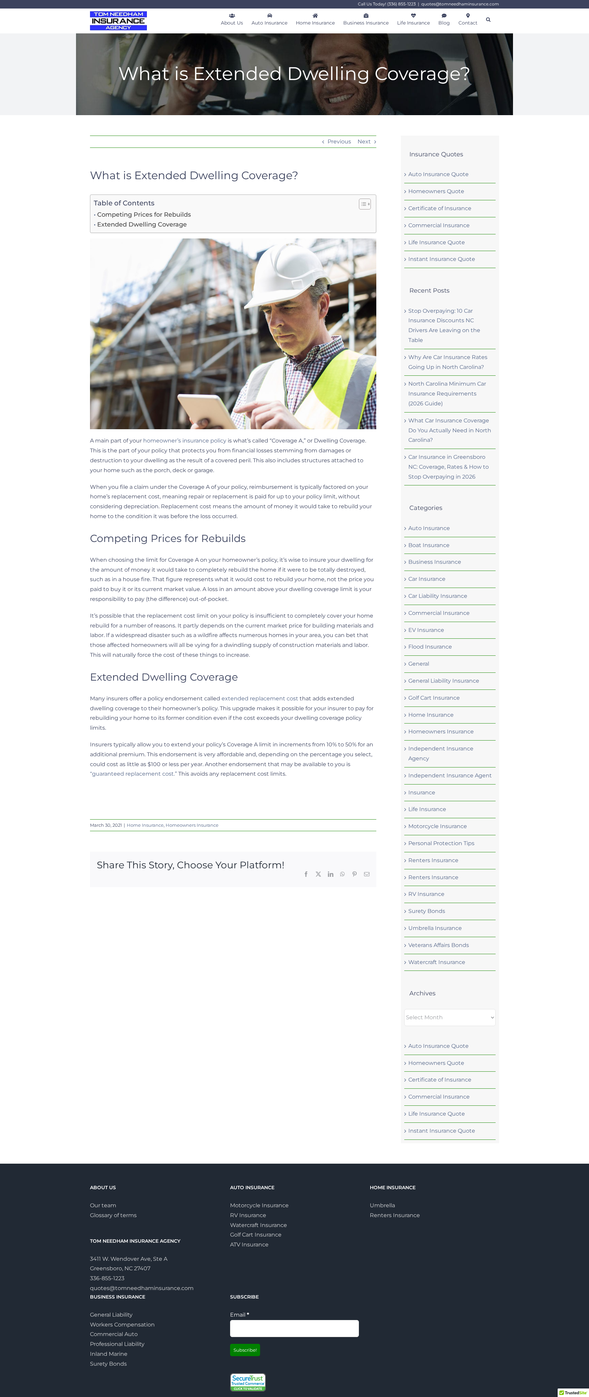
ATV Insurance (249, 1244)
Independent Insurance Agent (450, 775)
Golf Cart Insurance (434, 698)
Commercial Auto (114, 1334)
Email (239, 1314)
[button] (488, 19)
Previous (339, 141)
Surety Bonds (426, 911)
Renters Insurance (433, 860)
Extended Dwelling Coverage (142, 224)
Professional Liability (117, 1344)
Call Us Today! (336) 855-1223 (387, 3)
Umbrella (382, 1205)
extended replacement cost (260, 698)
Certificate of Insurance (439, 208)
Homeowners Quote (436, 191)
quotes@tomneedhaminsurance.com (460, 3)
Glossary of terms (113, 1215)
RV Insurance (426, 894)
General (418, 664)
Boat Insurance (429, 545)
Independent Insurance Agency (440, 753)
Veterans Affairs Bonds (438, 945)
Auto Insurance (429, 528)
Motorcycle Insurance (437, 826)
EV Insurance (426, 630)
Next (364, 141)
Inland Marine (108, 1354)
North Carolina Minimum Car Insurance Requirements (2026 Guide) (447, 394)
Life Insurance (427, 809)
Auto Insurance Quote (438, 174)
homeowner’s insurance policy (184, 440)
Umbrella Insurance (435, 928)
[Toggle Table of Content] (361, 204)
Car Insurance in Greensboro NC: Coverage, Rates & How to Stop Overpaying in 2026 (448, 467)
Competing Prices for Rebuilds (144, 214)
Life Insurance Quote (436, 242)
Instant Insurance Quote (441, 259)
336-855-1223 (107, 1278)
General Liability (111, 1314)
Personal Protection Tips (441, 843)
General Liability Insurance (443, 681)
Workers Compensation (122, 1324)
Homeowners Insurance (192, 825)
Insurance (421, 792)
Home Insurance (145, 825)
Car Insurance (426, 579)
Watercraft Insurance (436, 962)
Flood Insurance (430, 646)
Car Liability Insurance (437, 596)
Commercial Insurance (439, 225)
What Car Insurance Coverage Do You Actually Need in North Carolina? (449, 430)
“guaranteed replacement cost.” (133, 774)
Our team (103, 1205)
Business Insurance (434, 562)
